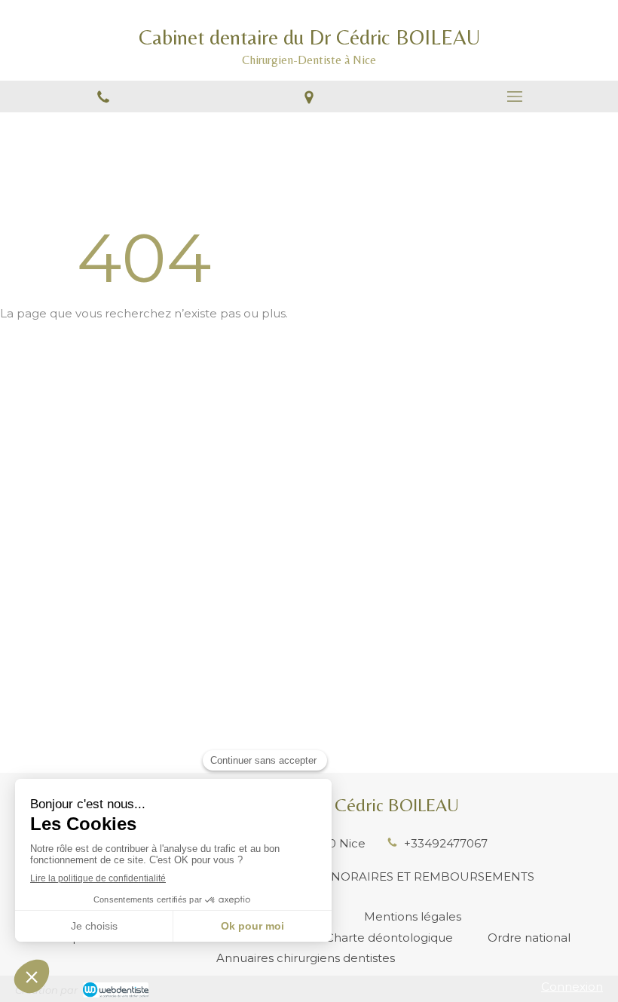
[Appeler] (103, 96)
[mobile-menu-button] (515, 96)
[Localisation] (308, 96)
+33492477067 (446, 843)
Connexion (572, 986)
